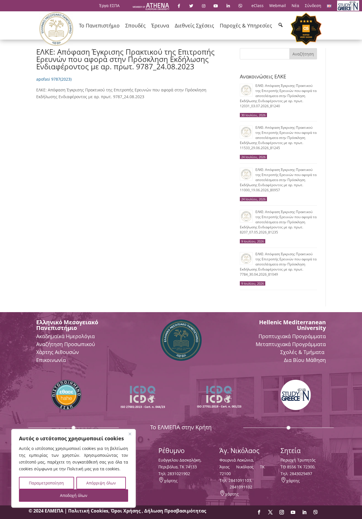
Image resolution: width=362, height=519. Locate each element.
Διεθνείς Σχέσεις (194, 25)
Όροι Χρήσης (126, 511)
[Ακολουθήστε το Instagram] (281, 512)
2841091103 (240, 480)
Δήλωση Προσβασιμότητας (175, 511)
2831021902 (178, 473)
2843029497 (301, 473)
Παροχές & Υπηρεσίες (246, 25)
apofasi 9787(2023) (54, 79)
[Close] (129, 433)
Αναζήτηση (303, 54)
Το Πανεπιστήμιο (99, 25)
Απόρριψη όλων (101, 483)
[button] (280, 25)
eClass (257, 5)
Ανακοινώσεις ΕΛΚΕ (263, 76)
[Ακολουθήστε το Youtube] (293, 512)
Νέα (295, 5)
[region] (73, 468)
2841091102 (241, 487)
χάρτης (171, 480)
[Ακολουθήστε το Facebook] (259, 512)
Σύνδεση (313, 5)
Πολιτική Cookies (88, 511)
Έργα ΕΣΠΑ (109, 5)
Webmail (277, 5)
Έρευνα (160, 25)
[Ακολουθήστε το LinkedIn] (304, 512)
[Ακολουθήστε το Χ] (270, 512)
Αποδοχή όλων (73, 495)
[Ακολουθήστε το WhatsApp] (315, 512)
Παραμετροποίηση (46, 483)
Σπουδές (135, 25)
